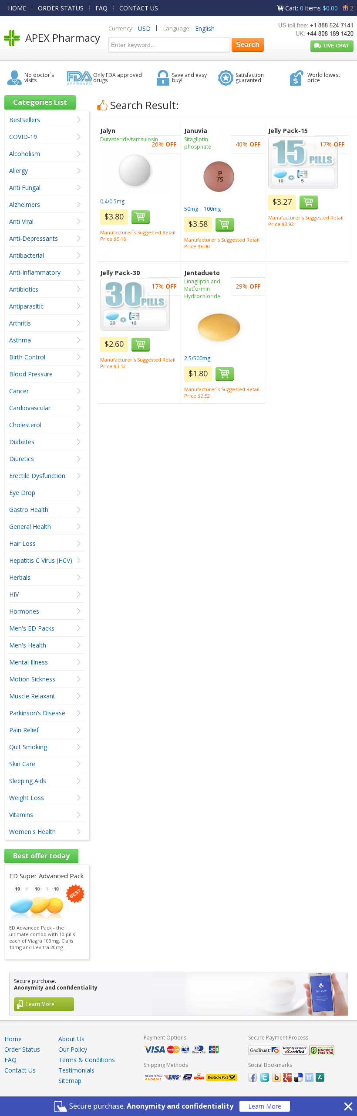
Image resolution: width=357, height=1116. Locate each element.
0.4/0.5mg (112, 201)
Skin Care (22, 764)
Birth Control (27, 357)
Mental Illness (28, 662)
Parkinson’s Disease (37, 713)
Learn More (264, 1106)
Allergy (18, 170)
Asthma (20, 340)
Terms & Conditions (86, 1060)
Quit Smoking (28, 747)
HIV (14, 594)
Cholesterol (25, 425)
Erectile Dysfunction (37, 476)
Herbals (19, 577)
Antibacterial (26, 255)
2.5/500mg (197, 358)
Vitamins (21, 814)
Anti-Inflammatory (35, 272)
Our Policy (72, 1049)
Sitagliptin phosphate (197, 143)
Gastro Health (28, 509)
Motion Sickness (32, 679)
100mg (212, 209)
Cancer (19, 391)
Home (13, 1039)
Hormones (24, 611)
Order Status (22, 1049)
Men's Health (27, 645)
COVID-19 (23, 137)
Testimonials (76, 1070)
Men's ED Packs (31, 628)
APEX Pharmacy (62, 37)
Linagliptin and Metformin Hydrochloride (202, 289)
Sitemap (69, 1080)
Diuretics (21, 459)
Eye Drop (22, 492)
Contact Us (20, 1070)
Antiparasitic (26, 306)
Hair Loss (22, 543)
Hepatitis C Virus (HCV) (40, 560)
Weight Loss (26, 798)
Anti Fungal (24, 187)
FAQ (101, 8)
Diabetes (21, 442)
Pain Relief (24, 730)
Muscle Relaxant (32, 696)
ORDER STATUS (61, 8)
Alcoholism (24, 153)
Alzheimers (24, 204)
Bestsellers (24, 120)
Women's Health (32, 831)
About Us (71, 1039)
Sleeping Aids (27, 781)
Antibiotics (23, 289)
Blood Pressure (31, 374)
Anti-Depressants (33, 238)
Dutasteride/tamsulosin (129, 139)
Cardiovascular (30, 408)
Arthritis (20, 323)
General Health (30, 526)
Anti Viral (21, 221)
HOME (17, 8)
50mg (191, 209)
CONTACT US (138, 8)
